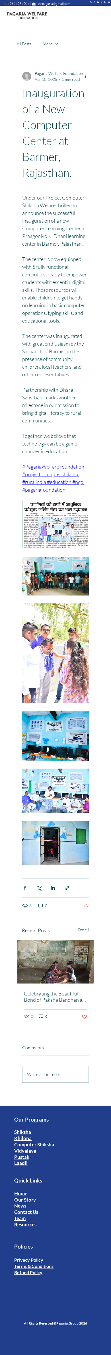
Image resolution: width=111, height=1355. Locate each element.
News (20, 1206)
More (47, 43)
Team (20, 1218)
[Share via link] (66, 888)
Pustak (21, 1157)
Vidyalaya (25, 1151)
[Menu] (102, 15)
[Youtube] (109, 2)
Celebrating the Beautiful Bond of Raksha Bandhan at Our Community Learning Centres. (54, 996)
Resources (25, 1224)
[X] (101, 2)
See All (83, 929)
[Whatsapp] (91, 2)
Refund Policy (28, 1272)
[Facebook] (98, 2)
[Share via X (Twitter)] (39, 888)
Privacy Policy (28, 1259)
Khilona (23, 1138)
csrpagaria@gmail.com (54, 3)
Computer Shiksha (34, 1144)
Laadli (21, 1163)
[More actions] (85, 76)
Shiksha (22, 1132)
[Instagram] (94, 2)
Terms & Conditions (34, 1266)
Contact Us (26, 1212)
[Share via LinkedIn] (53, 888)
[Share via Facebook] (25, 888)
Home (20, 1193)
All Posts (24, 43)
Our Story (25, 1200)
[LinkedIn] (105, 2)
